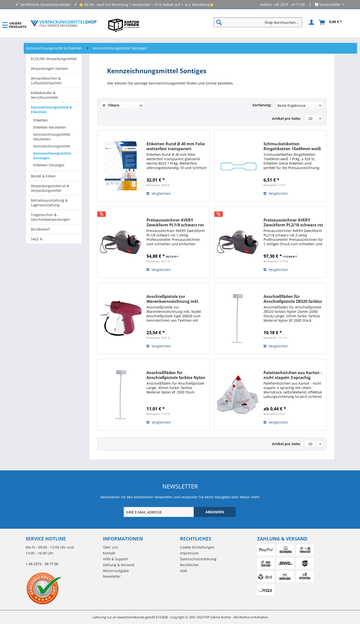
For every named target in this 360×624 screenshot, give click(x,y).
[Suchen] (219, 22)
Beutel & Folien (43, 176)
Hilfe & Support (115, 559)
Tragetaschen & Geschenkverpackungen (50, 217)
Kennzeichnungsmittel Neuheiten (51, 136)
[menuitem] (260, 22)
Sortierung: (261, 105)
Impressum (189, 553)
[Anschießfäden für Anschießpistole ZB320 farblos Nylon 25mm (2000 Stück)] (238, 318)
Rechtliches (189, 565)
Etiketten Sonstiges (48, 165)
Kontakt (109, 553)
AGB (183, 570)
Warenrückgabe (116, 570)
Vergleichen (161, 193)
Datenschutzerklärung (198, 559)
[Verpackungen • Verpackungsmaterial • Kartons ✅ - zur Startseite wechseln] (63, 23)
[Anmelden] (311, 22)
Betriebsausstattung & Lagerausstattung (49, 202)
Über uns (110, 547)
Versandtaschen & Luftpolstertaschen (46, 80)
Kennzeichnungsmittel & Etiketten (51, 109)
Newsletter (112, 576)
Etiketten (40, 120)
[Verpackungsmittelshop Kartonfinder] (123, 25)
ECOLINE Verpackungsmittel (54, 58)
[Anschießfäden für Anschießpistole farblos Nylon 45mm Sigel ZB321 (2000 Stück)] (121, 394)
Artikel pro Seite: (286, 118)
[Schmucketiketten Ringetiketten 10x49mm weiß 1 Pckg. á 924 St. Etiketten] (238, 165)
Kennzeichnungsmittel (51, 146)
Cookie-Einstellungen (197, 547)
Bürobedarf (40, 229)
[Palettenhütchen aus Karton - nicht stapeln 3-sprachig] (238, 394)
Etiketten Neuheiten (49, 127)
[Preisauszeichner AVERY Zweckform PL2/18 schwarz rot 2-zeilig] (238, 242)
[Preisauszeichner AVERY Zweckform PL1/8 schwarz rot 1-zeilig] (121, 242)
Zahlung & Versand (118, 565)
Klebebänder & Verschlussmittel (44, 95)
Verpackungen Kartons (49, 68)
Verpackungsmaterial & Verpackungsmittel (50, 188)
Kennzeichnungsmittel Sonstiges (52, 155)
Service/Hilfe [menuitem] (329, 4)
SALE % (37, 239)
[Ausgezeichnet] (63, 588)
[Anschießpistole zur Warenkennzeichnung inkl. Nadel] (121, 318)
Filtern (113, 105)
